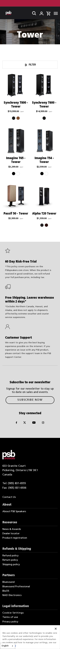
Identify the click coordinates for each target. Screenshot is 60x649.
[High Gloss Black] (13, 118)
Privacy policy (10, 621)
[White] (18, 173)
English (5, 646)
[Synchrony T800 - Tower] (15, 85)
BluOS (5, 591)
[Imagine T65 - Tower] (15, 140)
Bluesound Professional (16, 586)
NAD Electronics (12, 595)
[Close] (55, 628)
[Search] (33, 12)
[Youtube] (34, 423)
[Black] (13, 173)
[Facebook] (16, 423)
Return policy (10, 560)
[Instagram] (43, 423)
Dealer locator (11, 533)
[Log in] (39, 13)
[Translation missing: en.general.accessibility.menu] (55, 12)
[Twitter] (24, 423)
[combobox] (7, 646)
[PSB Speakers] (8, 13)
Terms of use (10, 617)
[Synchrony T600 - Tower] (44, 85)
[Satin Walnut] (18, 118)
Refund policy (10, 555)
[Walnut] (46, 225)
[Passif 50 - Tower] (15, 196)
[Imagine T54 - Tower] (44, 140)
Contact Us (9, 497)
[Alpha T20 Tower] (44, 196)
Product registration (14, 538)
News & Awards (11, 529)
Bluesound (8, 582)
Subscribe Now (29, 400)
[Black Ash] (42, 225)
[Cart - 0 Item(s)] (48, 13)
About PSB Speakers (14, 511)
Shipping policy (11, 564)
